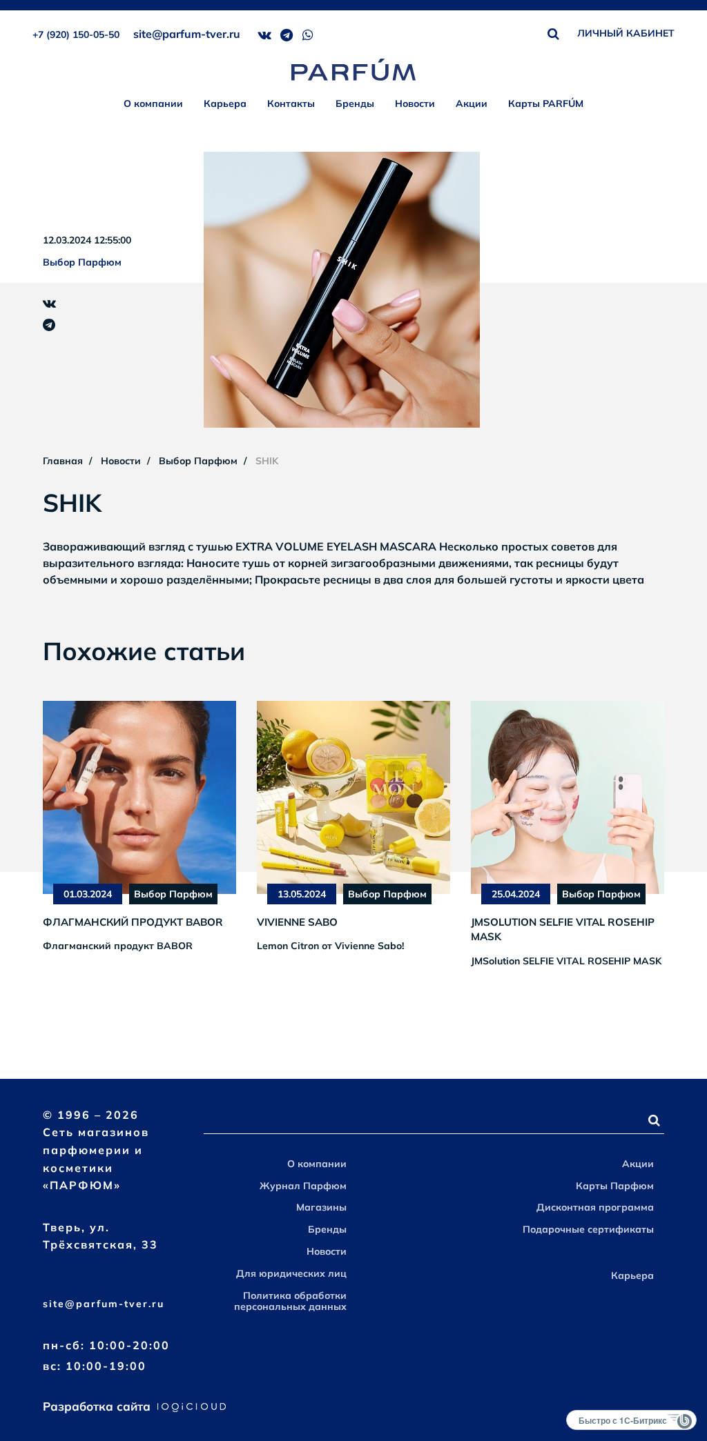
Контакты (291, 103)
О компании (153, 103)
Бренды (355, 103)
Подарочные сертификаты (588, 1229)
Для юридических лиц (291, 1273)
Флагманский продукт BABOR (133, 921)
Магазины (321, 1207)
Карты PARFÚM (545, 103)
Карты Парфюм (615, 1186)
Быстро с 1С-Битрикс (623, 1420)
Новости (415, 103)
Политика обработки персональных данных (290, 1301)
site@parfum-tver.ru (186, 34)
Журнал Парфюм (303, 1186)
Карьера (225, 103)
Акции (471, 103)
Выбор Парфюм (82, 262)
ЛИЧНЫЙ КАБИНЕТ (626, 33)
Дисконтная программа (595, 1207)
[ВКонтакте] (49, 303)
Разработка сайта (98, 1406)
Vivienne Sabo (297, 921)
